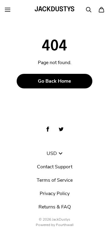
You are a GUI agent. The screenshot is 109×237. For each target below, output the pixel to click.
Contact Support (54, 166)
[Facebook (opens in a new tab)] (47, 129)
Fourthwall (65, 224)
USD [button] (52, 153)
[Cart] (101, 9)
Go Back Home (54, 81)
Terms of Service (55, 180)
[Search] (88, 9)
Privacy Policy (55, 193)
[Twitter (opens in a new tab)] (61, 129)
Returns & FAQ (54, 207)
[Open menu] (7, 9)
